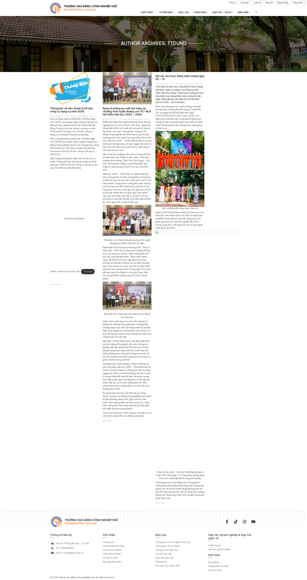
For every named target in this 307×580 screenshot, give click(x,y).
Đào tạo (184, 12)
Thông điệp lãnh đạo (113, 546)
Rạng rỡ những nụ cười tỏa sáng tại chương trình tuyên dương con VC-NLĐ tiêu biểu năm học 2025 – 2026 (127, 111)
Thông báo (161, 561)
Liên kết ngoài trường (219, 549)
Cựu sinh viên (214, 570)
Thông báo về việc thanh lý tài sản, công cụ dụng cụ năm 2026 (71, 110)
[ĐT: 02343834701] (62, 548)
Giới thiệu (147, 12)
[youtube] (253, 521)
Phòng (244, 2)
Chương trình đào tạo (166, 550)
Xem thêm (54, 284)
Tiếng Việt (297, 2)
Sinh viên (243, 12)
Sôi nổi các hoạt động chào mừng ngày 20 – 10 (179, 77)
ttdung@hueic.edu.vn (86, 116)
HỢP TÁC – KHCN (222, 12)
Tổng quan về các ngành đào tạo (172, 542)
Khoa (232, 2)
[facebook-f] (227, 521)
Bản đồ (269, 2)
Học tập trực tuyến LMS (167, 565)
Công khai (200, 12)
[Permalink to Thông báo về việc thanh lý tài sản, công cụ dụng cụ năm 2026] (74, 88)
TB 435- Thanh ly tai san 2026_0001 (65, 272)
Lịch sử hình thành (112, 550)
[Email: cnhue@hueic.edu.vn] (67, 553)
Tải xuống (88, 272)
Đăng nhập (282, 2)
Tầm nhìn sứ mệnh (112, 553)
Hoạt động (213, 562)
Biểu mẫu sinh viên (164, 557)
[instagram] (244, 521)
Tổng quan (108, 542)
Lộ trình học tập (163, 553)
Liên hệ (257, 2)
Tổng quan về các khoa (167, 546)
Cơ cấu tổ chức (110, 557)
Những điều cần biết (218, 566)
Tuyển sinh (166, 12)
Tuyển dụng (214, 545)
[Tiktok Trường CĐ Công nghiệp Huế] (236, 521)
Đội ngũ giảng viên (112, 561)
